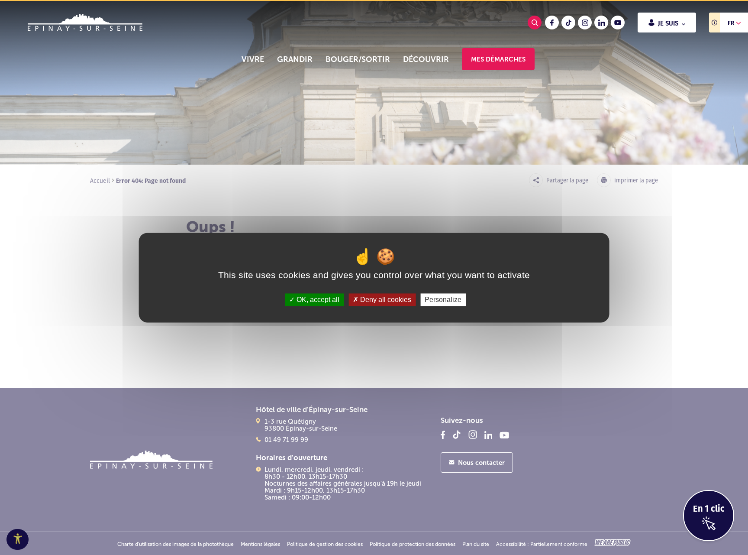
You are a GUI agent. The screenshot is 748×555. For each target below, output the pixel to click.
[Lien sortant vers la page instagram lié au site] (585, 22)
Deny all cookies (384, 299)
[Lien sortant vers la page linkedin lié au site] (601, 22)
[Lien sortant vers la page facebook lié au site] (552, 22)
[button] (253, 59)
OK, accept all (317, 299)
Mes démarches (498, 59)
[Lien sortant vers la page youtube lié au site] (618, 22)
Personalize (443, 299)
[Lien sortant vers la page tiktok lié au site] (568, 22)
